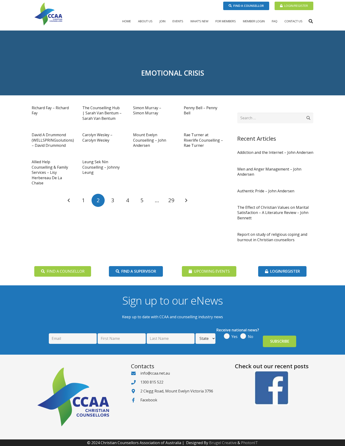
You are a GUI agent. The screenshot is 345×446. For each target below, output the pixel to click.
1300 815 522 (151, 382)
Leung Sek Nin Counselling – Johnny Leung (101, 167)
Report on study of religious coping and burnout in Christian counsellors (272, 237)
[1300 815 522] (135, 382)
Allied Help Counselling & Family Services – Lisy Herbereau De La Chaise (50, 172)
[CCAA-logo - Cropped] (48, 14)
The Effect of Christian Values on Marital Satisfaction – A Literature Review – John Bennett (273, 213)
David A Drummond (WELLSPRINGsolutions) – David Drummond (53, 140)
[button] (154, 21)
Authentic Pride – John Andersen (265, 191)
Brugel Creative (223, 442)
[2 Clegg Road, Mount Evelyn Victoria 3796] (135, 391)
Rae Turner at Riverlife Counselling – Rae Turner (203, 140)
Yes (234, 336)
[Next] (186, 200)
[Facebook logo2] (271, 387)
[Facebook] (135, 400)
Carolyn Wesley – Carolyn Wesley (97, 137)
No (250, 336)
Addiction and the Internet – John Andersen (275, 152)
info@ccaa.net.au (155, 373)
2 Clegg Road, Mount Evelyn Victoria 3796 (176, 391)
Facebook (148, 400)
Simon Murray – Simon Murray (147, 110)
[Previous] (69, 200)
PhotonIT (249, 442)
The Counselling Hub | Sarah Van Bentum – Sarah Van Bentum (102, 113)
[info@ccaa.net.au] (135, 373)
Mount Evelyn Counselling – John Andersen (149, 140)
